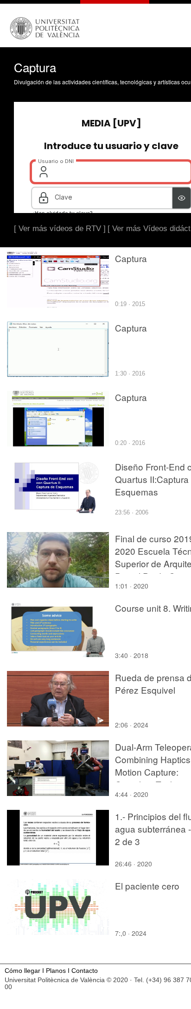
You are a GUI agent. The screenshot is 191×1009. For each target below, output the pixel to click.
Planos (56, 970)
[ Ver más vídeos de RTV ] (60, 228)
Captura (131, 258)
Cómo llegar (22, 970)
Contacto (84, 970)
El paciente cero (147, 885)
